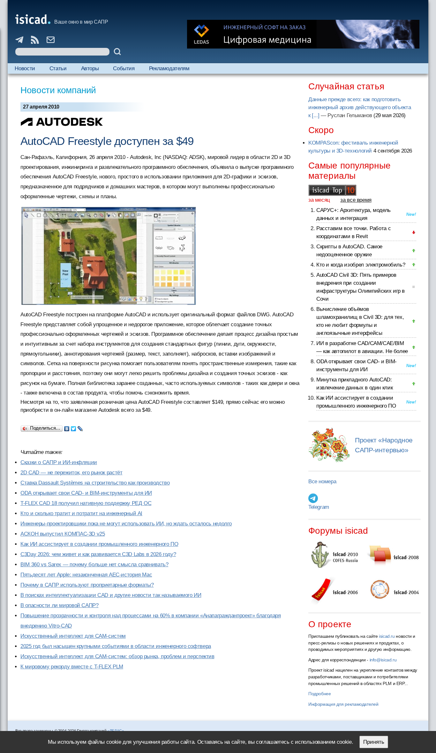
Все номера (322, 481)
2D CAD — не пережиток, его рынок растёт (71, 473)
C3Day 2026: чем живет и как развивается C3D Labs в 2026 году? (98, 554)
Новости (25, 68)
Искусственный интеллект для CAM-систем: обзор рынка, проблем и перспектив (117, 656)
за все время (356, 200)
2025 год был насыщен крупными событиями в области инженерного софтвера (115, 646)
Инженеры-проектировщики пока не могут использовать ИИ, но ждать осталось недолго (126, 524)
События (123, 68)
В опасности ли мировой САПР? (59, 605)
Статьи (58, 68)
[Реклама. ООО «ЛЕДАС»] (303, 34)
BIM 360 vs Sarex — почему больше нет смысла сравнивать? (94, 564)
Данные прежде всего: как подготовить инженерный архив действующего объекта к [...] (359, 107)
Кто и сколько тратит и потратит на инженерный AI (81, 513)
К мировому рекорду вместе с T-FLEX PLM (71, 667)
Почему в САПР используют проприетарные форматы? (87, 585)
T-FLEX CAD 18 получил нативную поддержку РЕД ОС (85, 503)
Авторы (90, 68)
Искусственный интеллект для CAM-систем (73, 636)
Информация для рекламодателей (343, 704)
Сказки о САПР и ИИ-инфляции (58, 462)
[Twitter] (73, 427)
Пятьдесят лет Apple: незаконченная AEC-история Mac (86, 575)
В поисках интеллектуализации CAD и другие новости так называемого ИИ (110, 595)
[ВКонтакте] (67, 427)
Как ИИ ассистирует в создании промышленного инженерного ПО (99, 544)
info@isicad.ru (383, 659)
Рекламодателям (169, 68)
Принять (373, 742)
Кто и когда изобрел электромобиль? (360, 265)
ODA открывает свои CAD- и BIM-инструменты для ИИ (86, 493)
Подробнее (319, 693)
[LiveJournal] (80, 427)
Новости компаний (58, 90)
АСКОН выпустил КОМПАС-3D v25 (62, 534)
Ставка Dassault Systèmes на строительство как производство (94, 483)
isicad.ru (387, 636)
